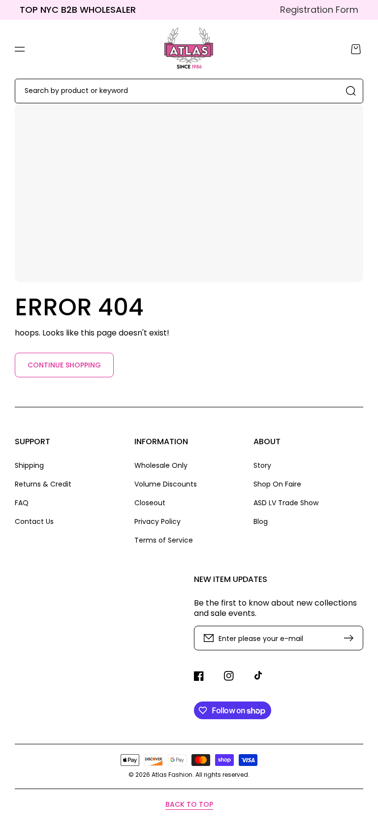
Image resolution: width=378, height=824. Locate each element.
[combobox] (189, 91)
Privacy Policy (157, 521)
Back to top (189, 804)
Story (262, 465)
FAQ (22, 503)
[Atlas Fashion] (189, 49)
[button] (20, 49)
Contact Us (34, 521)
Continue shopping (64, 365)
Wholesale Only (161, 465)
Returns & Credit (43, 484)
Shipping (29, 465)
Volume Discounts (165, 484)
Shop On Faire (277, 484)
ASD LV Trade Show (285, 503)
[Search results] (351, 91)
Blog (260, 521)
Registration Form (319, 9)
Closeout (149, 503)
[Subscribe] (351, 638)
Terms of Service (163, 540)
